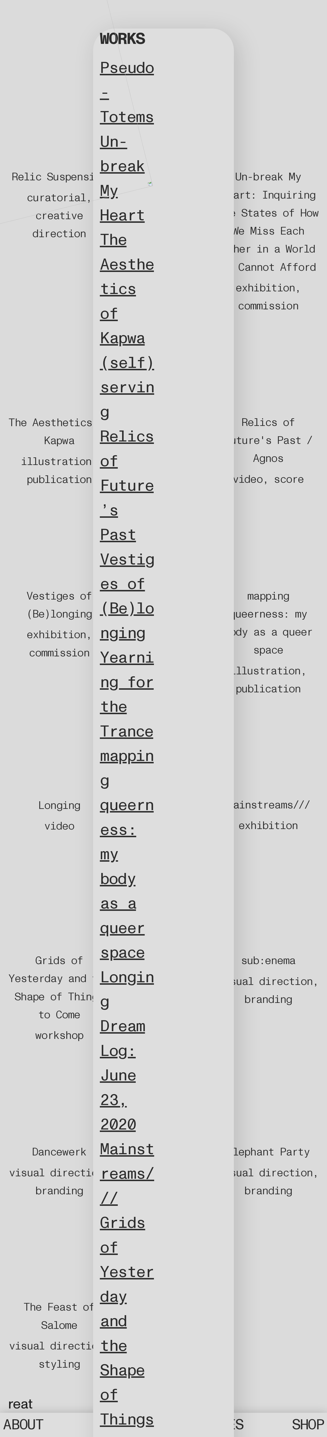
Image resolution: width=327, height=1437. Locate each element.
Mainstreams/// (127, 1173)
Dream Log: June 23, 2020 (122, 1075)
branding (268, 999)
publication (59, 479)
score (289, 479)
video (247, 479)
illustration (56, 461)
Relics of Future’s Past (127, 485)
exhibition (265, 287)
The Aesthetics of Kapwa (127, 289)
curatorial (56, 197)
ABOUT (23, 1425)
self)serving (127, 387)
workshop (59, 1035)
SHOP (308, 1425)
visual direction (265, 981)
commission (268, 305)
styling (59, 1364)
